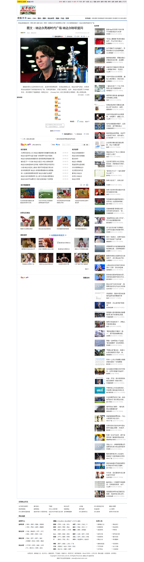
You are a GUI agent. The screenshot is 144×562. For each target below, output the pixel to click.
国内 (39, 18)
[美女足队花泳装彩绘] (46, 221)
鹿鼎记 (60, 546)
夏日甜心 (36, 506)
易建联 (42, 527)
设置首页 (30, 553)
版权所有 (91, 556)
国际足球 (21, 538)
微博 (102, 1)
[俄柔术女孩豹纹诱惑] (27, 221)
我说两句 (80, 539)
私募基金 (66, 509)
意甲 (32, 538)
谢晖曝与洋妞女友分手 (28, 249)
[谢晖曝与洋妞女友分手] (28, 243)
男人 (68, 539)
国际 (44, 18)
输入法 (60, 549)
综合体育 (51, 18)
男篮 (32, 527)
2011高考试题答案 (24, 511)
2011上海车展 (53, 509)
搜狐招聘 (51, 553)
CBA (34, 18)
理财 (63, 527)
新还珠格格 (22, 509)
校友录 (87, 539)
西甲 (36, 538)
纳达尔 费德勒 (77, 161)
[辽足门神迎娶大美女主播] (46, 243)
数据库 (33, 531)
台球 (42, 545)
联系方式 (70, 553)
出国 (79, 534)
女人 (91, 1)
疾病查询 (100, 537)
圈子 (59, 543)
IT (77, 1)
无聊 (59, 119)
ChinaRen (61, 521)
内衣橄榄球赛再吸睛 (63, 229)
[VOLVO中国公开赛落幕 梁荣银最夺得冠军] (46, 193)
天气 (59, 537)
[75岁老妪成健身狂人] (82, 221)
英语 (87, 534)
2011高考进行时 (99, 506)
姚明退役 (36, 509)
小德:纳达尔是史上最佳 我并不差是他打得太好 (37, 167)
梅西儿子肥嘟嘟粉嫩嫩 (81, 249)
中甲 (38, 531)
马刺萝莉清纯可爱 (63, 264)
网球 (45, 23)
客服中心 (64, 553)
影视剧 (84, 530)
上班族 (81, 506)
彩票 (67, 18)
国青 (36, 534)
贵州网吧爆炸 (68, 511)
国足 (27, 534)
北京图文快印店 (77, 170)
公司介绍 (94, 553)
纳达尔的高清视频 (78, 156)
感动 (59, 107)
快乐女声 (66, 506)
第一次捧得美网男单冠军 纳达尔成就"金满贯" (36, 173)
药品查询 (115, 527)
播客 (79, 530)
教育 (74, 534)
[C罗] (81, 258)
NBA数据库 (101, 18)
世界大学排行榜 (114, 511)
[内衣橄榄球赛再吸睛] (64, 221)
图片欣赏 (115, 537)
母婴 (59, 534)
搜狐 (54, 521)
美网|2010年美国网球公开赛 (56, 23)
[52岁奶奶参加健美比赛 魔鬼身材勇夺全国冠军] (27, 193)
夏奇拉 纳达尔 (77, 173)
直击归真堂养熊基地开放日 (65, 139)
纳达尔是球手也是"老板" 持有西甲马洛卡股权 (36, 156)
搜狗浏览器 (101, 543)
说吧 (113, 1)
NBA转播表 (108, 18)
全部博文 (113, 553)
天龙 (54, 546)
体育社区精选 (25, 213)
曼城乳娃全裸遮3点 (64, 249)
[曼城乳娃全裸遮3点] (63, 243)
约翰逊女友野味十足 (28, 264)
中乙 (42, 531)
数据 (42, 541)
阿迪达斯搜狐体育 (23, 23)
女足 (41, 534)
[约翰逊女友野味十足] (28, 258)
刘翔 (36, 548)
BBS (109, 1)
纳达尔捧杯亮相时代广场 (86, 23)
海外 (41, 538)
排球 (33, 545)
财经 (75, 1)
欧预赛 (28, 541)
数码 (59, 539)
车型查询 (115, 543)
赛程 (32, 524)
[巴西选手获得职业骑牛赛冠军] (82, 193)
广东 (72, 543)
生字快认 (100, 549)
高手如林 (81, 509)
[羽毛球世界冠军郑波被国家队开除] (64, 193)
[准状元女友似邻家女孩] (46, 258)
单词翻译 (115, 539)
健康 (63, 537)
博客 (105, 1)
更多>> (87, 269)
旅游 (54, 537)
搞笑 (59, 115)
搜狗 (120, 1)
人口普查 (112, 509)
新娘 (63, 534)
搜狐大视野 (112, 506)
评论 (68, 524)
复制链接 (69, 36)
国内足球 (21, 531)
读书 (79, 537)
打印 (78, 36)
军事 (59, 524)
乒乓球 (28, 545)
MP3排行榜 (116, 534)
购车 (59, 530)
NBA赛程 (94, 18)
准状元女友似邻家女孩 (46, 264)
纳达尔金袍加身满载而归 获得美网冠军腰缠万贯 (37, 159)
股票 (59, 527)
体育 (64, 1)
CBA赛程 (115, 18)
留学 (83, 534)
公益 (63, 524)
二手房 (69, 530)
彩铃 (69, 546)
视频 (95, 1)
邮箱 (64, 543)
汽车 (80, 1)
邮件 (98, 1)
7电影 (50, 506)
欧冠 (33, 541)
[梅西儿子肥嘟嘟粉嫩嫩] (81, 243)
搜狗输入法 (101, 524)
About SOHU (86, 553)
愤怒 (59, 111)
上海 (68, 543)
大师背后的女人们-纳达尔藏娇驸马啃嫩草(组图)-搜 (38, 153)
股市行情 (100, 534)
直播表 (42, 524)
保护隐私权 (78, 553)
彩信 (74, 546)
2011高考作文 (83, 511)
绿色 (87, 537)
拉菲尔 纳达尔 (77, 176)
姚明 (36, 527)
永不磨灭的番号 (23, 506)
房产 (84, 1)
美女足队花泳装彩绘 (45, 229)
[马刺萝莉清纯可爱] (63, 258)
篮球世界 (21, 524)
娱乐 (69, 1)
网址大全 (100, 539)
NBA (29, 18)
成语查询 (100, 530)
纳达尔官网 (76, 179)
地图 (65, 549)
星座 (68, 534)
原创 (83, 537)
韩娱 (79, 527)
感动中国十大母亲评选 (40, 511)
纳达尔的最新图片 (78, 153)
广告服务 (57, 553)
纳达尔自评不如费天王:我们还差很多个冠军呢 (37, 179)
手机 (63, 539)
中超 (62, 18)
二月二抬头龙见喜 (28, 139)
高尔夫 (32, 548)
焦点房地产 (68, 521)
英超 (27, 538)
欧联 (38, 541)
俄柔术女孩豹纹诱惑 (26, 229)
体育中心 (22, 521)
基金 (68, 527)
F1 (27, 548)
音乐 (83, 527)
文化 (74, 537)
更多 (86, 121)
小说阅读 (115, 549)
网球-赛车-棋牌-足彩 (36, 23)
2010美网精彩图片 (72, 23)
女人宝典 (115, 546)
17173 (124, 1)
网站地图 (100, 553)
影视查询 (100, 527)
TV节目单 (100, 546)
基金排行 (115, 524)
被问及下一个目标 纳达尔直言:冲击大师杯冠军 (37, 161)
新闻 (60, 1)
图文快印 (75, 159)
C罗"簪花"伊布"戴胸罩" (81, 264)
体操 (38, 545)
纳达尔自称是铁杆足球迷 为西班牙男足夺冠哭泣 (37, 164)
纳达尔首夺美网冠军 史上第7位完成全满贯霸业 (37, 176)
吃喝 (68, 537)
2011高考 (97, 511)
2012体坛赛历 (122, 18)
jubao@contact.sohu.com (79, 558)
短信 (65, 546)
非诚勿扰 (96, 509)
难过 (59, 103)
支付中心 (44, 553)
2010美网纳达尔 (77, 167)
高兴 (59, 99)
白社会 (81, 121)
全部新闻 (107, 553)
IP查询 (115, 530)
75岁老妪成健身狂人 (81, 229)
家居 (87, 1)
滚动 (41, 548)
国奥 (32, 534)
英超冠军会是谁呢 (78, 164)
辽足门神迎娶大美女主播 (46, 249)
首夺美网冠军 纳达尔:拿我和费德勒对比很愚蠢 (37, 170)
